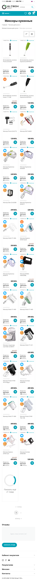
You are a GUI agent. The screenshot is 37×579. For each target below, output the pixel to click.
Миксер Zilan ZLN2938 (9, 202)
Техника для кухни (14, 25)
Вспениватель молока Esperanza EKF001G (27, 60)
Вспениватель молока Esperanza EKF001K (27, 96)
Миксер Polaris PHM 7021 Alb (26, 417)
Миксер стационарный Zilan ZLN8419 (9, 345)
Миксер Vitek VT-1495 (9, 309)
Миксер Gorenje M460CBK (25, 452)
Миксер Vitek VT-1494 (9, 238)
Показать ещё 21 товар (10, 490)
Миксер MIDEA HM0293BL (24, 274)
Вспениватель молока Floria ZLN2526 (10, 60)
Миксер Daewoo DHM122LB (25, 239)
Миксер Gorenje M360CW (25, 381)
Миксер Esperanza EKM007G (8, 167)
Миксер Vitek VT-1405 (26, 309)
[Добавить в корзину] (15, 71)
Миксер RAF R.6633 (25, 131)
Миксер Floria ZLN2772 (10, 131)
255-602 (6, 1)
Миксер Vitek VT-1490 (9, 416)
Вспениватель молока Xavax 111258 (10, 96)
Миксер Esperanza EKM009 (25, 167)
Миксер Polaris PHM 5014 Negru (9, 381)
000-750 (16, 1)
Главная (4, 25)
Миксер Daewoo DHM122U (8, 452)
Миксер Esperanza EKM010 (8, 274)
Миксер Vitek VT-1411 (26, 345)
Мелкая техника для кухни (10, 28)
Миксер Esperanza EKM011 (25, 203)
